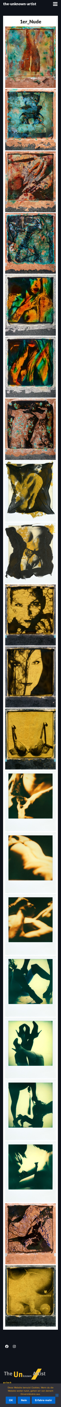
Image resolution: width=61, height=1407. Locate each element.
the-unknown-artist (19, 4)
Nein (24, 1400)
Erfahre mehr (43, 1400)
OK (11, 1400)
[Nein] (57, 1395)
